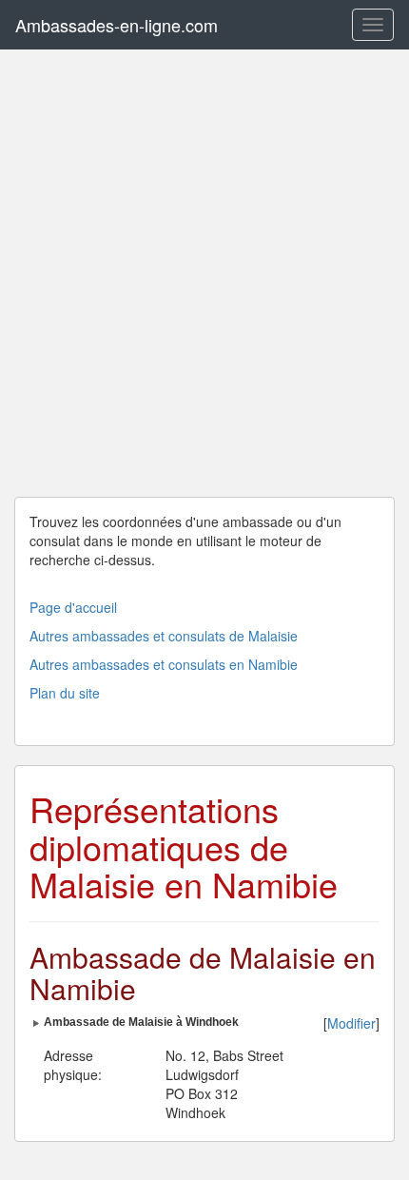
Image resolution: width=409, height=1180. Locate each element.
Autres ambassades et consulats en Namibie (163, 664)
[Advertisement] (204, 273)
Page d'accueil (73, 607)
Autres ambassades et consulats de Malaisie (163, 635)
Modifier (351, 1022)
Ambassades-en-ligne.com (116, 24)
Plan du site (64, 692)
